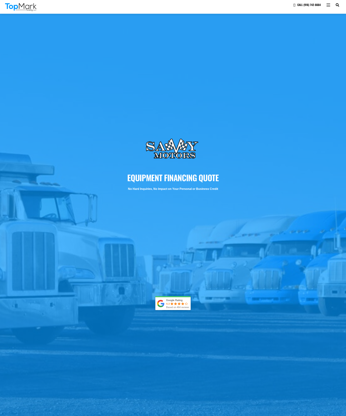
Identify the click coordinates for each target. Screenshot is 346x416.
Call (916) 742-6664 (309, 5)
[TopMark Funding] (21, 9)
